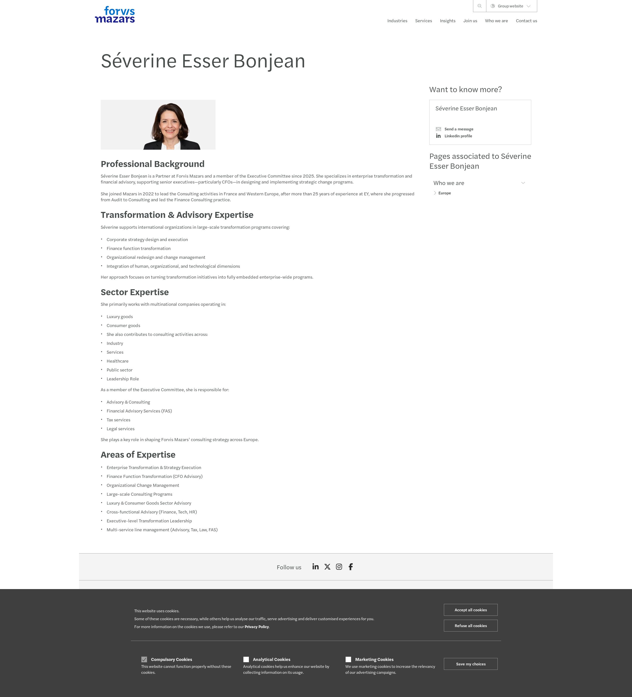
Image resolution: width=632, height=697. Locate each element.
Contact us (526, 20)
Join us (470, 20)
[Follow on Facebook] (351, 566)
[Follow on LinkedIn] (315, 566)
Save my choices (471, 664)
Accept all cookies (471, 610)
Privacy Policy (257, 626)
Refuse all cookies (471, 625)
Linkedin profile (458, 136)
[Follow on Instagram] (339, 566)
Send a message (459, 129)
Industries (397, 20)
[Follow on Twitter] (327, 566)
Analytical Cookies (271, 659)
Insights (447, 20)
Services (423, 20)
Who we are (496, 20)
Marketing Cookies (374, 659)
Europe (444, 193)
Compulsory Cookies (171, 659)
